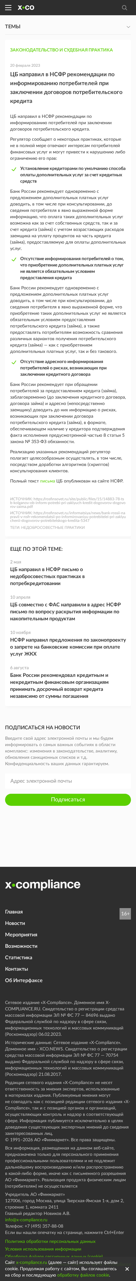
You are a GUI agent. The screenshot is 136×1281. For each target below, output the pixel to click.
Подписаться (68, 800)
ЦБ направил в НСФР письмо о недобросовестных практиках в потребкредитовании (47, 576)
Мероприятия (21, 934)
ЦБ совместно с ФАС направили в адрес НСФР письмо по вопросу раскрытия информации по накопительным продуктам (65, 611)
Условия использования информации (43, 1249)
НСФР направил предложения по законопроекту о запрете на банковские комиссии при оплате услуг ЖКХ (68, 647)
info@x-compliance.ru (26, 1220)
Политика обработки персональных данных (50, 1241)
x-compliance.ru (31, 1262)
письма (47, 481)
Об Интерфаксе (24, 980)
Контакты (16, 969)
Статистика (18, 957)
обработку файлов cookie (83, 1275)
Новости (15, 923)
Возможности (21, 946)
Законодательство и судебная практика (61, 50)
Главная (14, 911)
